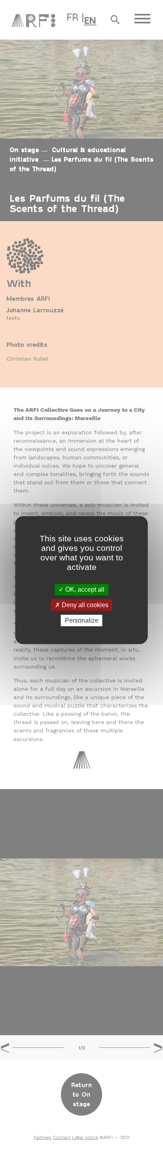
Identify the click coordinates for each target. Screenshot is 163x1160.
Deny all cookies (84, 605)
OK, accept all (84, 589)
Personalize (82, 620)
